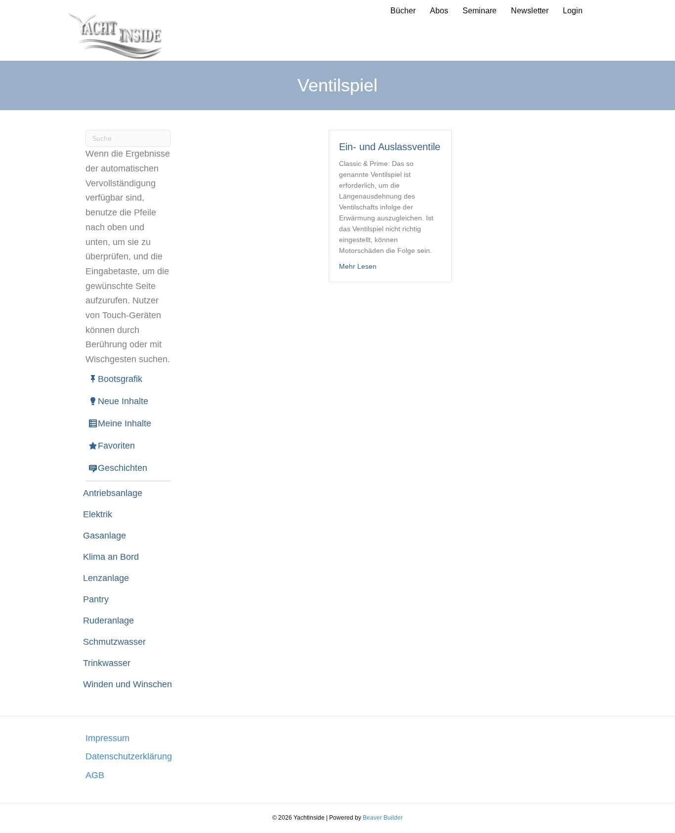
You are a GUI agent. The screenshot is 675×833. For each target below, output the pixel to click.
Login (573, 10)
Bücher (403, 10)
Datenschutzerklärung (128, 756)
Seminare (480, 10)
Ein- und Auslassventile (389, 146)
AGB (94, 775)
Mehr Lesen (358, 266)
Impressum (107, 738)
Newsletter (529, 10)
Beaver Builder (383, 817)
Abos (439, 10)
